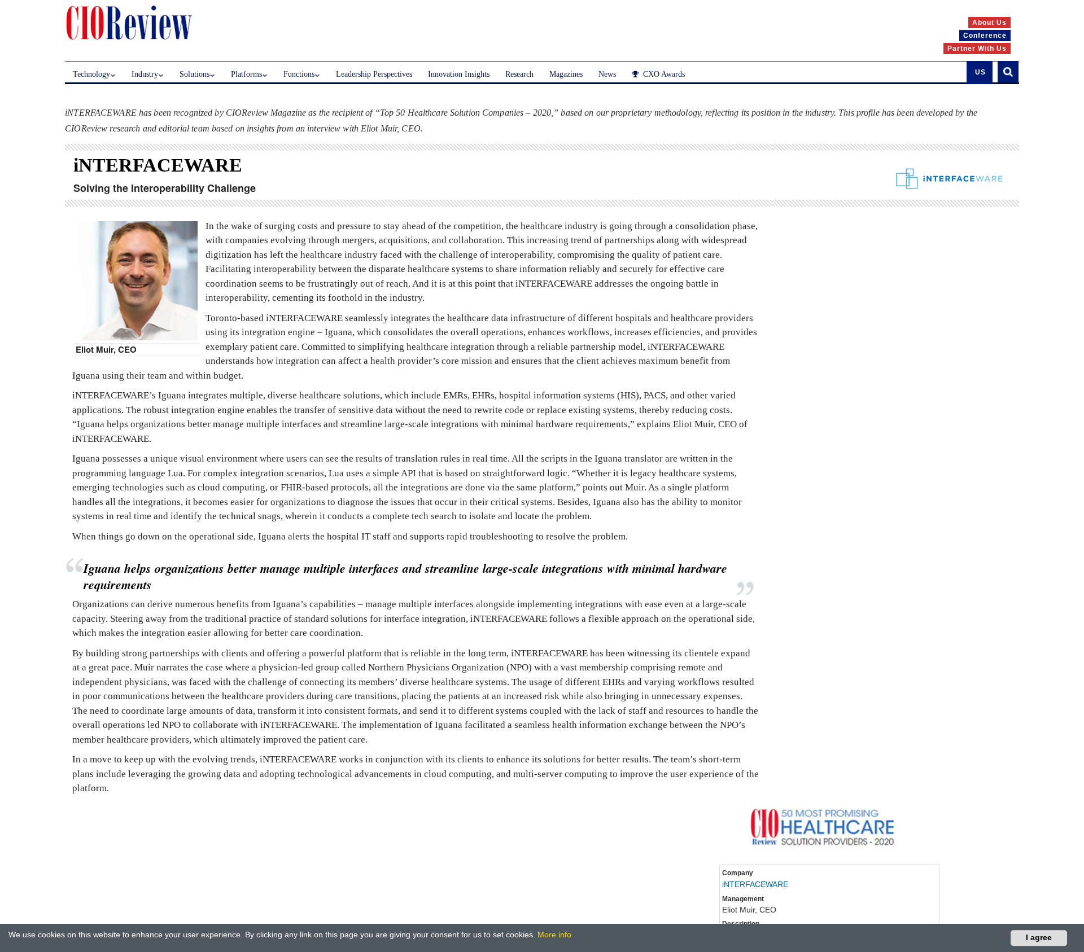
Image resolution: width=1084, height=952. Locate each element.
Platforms (246, 74)
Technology (91, 74)
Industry (145, 74)
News (607, 74)
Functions (298, 74)
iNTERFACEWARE (755, 884)
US (980, 72)
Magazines (566, 74)
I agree (1039, 937)
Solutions (194, 74)
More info (554, 934)
